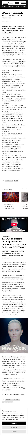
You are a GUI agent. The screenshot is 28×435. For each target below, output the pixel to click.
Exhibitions (10, 6)
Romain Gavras (15, 399)
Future (16, 180)
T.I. (12, 180)
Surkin (11, 402)
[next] (26, 189)
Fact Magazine (14, 3)
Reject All (14, 431)
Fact (9, 236)
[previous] (23, 189)
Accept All (14, 423)
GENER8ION (8, 399)
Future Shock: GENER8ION (16, 394)
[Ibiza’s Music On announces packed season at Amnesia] (10, 197)
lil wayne (8, 180)
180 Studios (5, 402)
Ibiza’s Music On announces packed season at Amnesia (9, 206)
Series (17, 6)
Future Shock (18, 372)
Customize (14, 427)
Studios (4, 6)
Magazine (23, 6)
